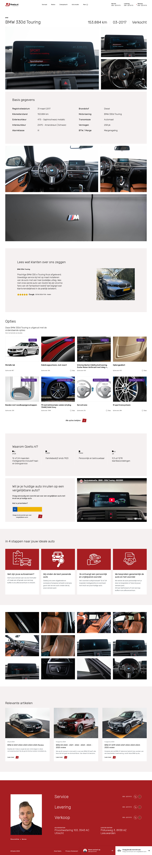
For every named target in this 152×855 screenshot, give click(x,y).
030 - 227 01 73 (128, 5)
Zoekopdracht (63, 4)
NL (15, 509)
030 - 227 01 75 (116, 5)
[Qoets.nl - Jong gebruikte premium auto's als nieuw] (11, 4)
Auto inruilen (75, 4)
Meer (84, 4)
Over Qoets (57, 851)
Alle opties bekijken (73, 420)
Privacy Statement (72, 851)
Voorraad (44, 4)
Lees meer (10, 757)
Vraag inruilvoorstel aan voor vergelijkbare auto (22, 516)
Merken (53, 4)
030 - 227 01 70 (142, 5)
